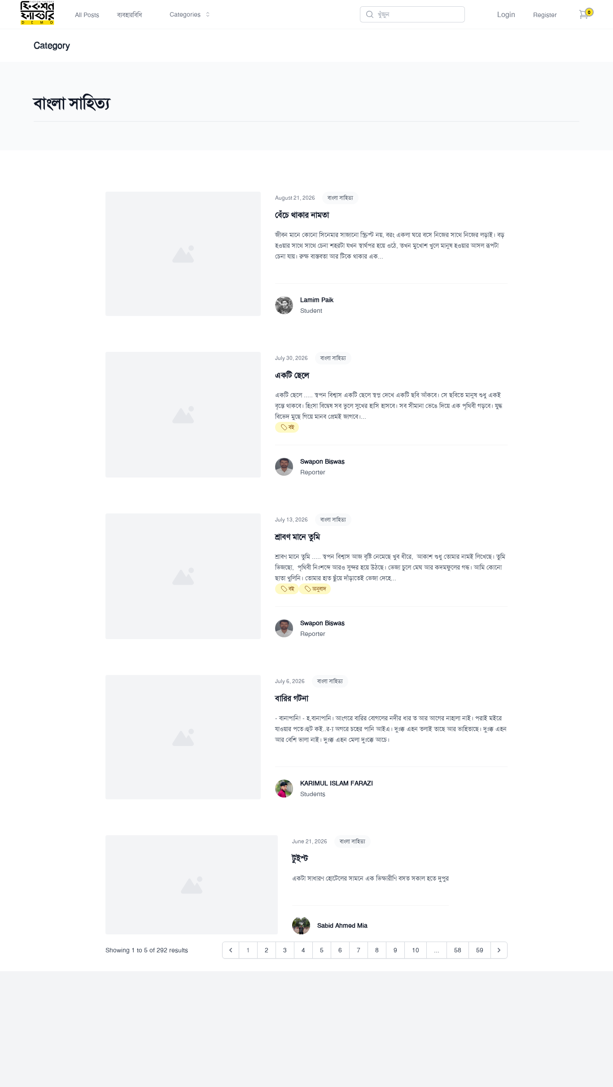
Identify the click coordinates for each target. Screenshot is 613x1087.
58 (457, 950)
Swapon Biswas (322, 461)
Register (545, 15)
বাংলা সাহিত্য (340, 198)
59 (479, 950)
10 (415, 950)
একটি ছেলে (292, 375)
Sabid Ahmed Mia (342, 925)
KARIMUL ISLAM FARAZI (336, 783)
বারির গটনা (291, 698)
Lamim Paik (316, 300)
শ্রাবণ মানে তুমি (297, 536)
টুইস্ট (300, 858)
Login (506, 14)
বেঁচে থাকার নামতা (302, 215)
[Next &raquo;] (499, 950)
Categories (185, 14)
